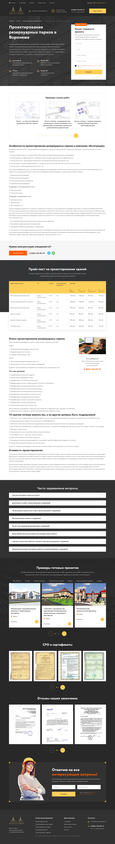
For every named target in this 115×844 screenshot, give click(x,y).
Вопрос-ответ (42, 3)
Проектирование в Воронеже (32, 21)
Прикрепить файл (81, 61)
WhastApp (53, 253)
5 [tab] (49, 135)
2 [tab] (56, 633)
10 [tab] (57, 135)
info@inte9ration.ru (101, 3)
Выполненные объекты (70, 824)
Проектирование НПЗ (41, 821)
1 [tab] (43, 135)
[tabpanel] (27, 115)
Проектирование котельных (43, 827)
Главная (11, 21)
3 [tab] (46, 135)
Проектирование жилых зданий (44, 824)
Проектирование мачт (42, 829)
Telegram (48, 253)
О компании (22, 3)
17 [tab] (68, 135)
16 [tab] (66, 135)
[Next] (76, 135)
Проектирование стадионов (43, 832)
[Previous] (39, 135)
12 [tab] (60, 135)
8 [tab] (54, 135)
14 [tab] (63, 135)
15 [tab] (65, 135)
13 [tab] (62, 135)
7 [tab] (52, 135)
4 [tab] (48, 135)
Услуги (13, 3)
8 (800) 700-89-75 (78, 10)
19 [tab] (71, 135)
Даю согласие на (89, 66)
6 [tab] (51, 135)
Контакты (52, 3)
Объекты (31, 3)
